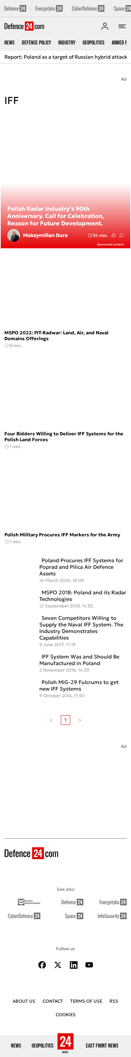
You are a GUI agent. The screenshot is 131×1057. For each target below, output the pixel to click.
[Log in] (104, 26)
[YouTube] (89, 965)
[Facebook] (42, 965)
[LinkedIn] (73, 965)
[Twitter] (57, 965)
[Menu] (122, 26)
